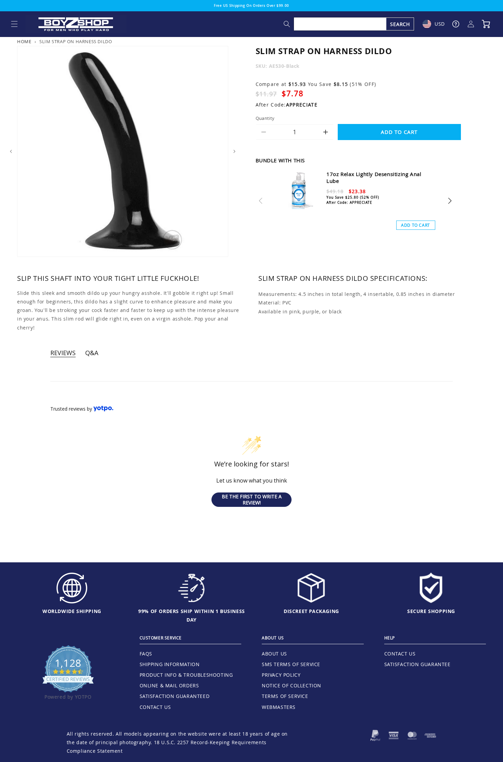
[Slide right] (234, 151)
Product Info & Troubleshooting (186, 675)
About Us (274, 653)
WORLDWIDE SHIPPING (71, 611)
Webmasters (279, 707)
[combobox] (354, 23)
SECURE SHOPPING (431, 611)
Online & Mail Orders (169, 685)
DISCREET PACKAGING (311, 611)
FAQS (146, 653)
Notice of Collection (291, 685)
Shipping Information (170, 664)
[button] (14, 24)
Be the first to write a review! (252, 499)
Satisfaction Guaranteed (175, 696)
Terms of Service (285, 696)
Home (24, 42)
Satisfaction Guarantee (417, 664)
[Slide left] (10, 151)
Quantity (265, 118)
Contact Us (155, 707)
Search (400, 24)
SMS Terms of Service (291, 664)
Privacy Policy (281, 675)
